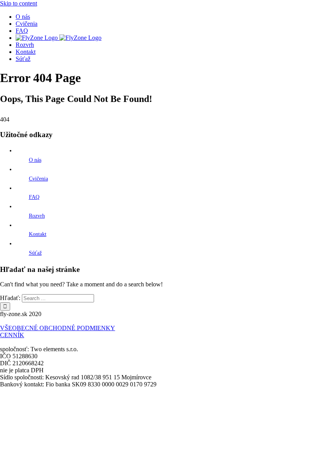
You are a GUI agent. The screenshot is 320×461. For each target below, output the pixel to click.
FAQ (34, 197)
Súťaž (35, 253)
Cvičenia (38, 179)
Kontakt (37, 234)
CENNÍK (12, 335)
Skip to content (18, 3)
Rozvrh (37, 216)
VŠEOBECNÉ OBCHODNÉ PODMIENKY (57, 328)
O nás (35, 160)
